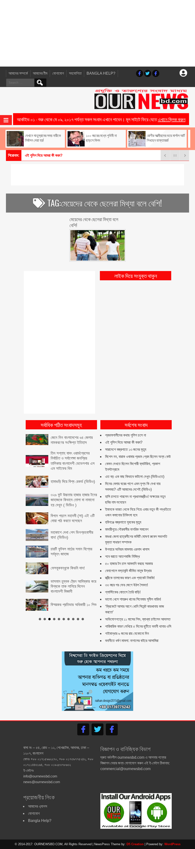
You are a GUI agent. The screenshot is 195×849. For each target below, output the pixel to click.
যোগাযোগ (58, 73)
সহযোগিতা (75, 73)
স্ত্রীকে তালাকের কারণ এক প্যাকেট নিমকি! (130, 578)
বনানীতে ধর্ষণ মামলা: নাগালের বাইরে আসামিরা (131, 641)
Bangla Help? (101, 73)
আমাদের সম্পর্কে (18, 73)
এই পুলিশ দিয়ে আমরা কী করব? (44, 155)
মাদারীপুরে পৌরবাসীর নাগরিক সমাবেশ (126, 529)
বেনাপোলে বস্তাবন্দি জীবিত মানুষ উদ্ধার (128, 571)
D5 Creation (135, 844)
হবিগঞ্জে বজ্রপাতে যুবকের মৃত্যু (123, 522)
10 (83, 619)
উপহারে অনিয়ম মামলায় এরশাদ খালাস (127, 549)
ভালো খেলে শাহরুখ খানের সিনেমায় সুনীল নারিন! (133, 599)
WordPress (172, 844)
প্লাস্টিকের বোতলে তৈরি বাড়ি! (123, 592)
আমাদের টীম (40, 73)
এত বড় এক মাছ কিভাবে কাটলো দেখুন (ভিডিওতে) (134, 477)
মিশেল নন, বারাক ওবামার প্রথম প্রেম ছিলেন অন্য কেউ (138, 457)
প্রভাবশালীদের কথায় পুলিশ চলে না (125, 435)
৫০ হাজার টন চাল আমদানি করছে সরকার (129, 564)
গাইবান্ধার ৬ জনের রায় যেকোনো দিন (127, 633)
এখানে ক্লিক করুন (171, 119)
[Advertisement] (97, 33)
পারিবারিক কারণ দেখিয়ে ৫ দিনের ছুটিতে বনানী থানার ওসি (138, 626)
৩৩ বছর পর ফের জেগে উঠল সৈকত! (126, 585)
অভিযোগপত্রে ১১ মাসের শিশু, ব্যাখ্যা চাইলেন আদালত (138, 619)
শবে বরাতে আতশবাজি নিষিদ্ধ (122, 556)
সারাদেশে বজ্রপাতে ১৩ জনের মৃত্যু (125, 449)
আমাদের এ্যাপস (37, 806)
